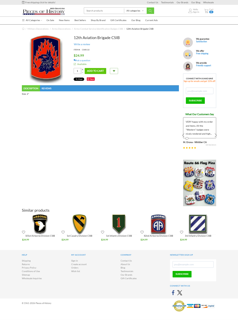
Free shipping (202, 53)
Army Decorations (61, 28)
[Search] (150, 10)
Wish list (75, 271)
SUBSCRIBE (195, 100)
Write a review (82, 44)
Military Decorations (38, 28)
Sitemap (26, 274)
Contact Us (152, 2)
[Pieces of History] (44, 11)
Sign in (74, 260)
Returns (26, 264)
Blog (123, 267)
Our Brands (182, 2)
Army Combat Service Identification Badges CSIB (98, 28)
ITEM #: (77, 49)
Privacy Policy (29, 267)
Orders (74, 267)
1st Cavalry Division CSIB (79, 235)
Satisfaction (201, 41)
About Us (125, 264)
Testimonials (167, 2)
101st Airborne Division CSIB (40, 235)
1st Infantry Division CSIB (119, 235)
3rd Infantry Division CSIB (198, 235)
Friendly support (203, 65)
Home (23, 28)
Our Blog (195, 2)
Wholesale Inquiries (32, 278)
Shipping (26, 260)
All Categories (32, 20)
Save (92, 79)
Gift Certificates (129, 278)
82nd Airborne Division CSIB (158, 235)
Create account (79, 264)
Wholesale (208, 2)
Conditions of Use (31, 271)
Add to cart (95, 70)
